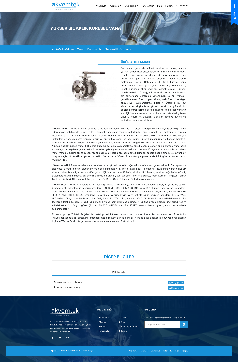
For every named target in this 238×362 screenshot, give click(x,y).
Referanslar (148, 6)
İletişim (169, 6)
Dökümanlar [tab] (120, 272)
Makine (102, 322)
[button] (57, 86)
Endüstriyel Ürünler (129, 326)
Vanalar (80, 49)
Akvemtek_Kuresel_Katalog (69, 282)
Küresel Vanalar (94, 49)
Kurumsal (114, 6)
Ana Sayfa (101, 6)
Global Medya (87, 350)
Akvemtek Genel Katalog (68, 287)
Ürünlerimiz (130, 6)
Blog (159, 6)
